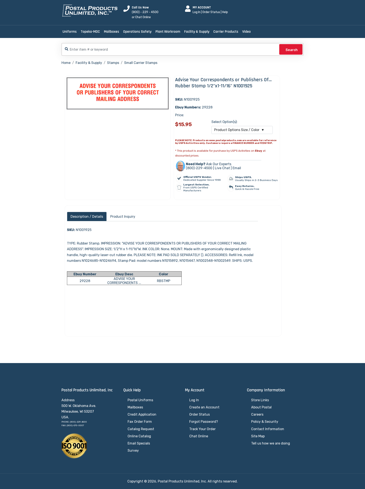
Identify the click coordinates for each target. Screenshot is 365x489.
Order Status (211, 12)
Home (66, 63)
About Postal (261, 407)
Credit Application (142, 414)
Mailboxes (111, 31)
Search (292, 50)
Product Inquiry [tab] (122, 217)
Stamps (113, 63)
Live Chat (222, 168)
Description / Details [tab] (87, 217)
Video (246, 31)
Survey (133, 450)
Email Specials (139, 443)
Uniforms (70, 31)
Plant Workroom (167, 31)
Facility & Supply (196, 31)
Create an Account (204, 407)
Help (225, 12)
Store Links (260, 400)
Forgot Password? (203, 422)
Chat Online (198, 436)
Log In (196, 12)
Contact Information (267, 429)
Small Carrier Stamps (140, 63)
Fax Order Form (140, 422)
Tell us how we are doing (270, 443)
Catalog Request (141, 429)
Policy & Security (264, 422)
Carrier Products (225, 31)
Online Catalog (139, 436)
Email (237, 168)
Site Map (258, 436)
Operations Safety (137, 31)
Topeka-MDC (90, 31)
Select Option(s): (224, 122)
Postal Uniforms (140, 400)
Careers (257, 414)
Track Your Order (202, 429)
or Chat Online (141, 17)
